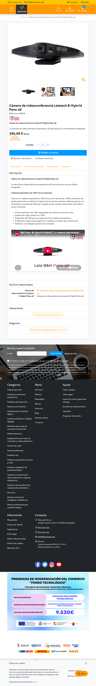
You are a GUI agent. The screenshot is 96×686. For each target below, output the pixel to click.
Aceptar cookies (75, 671)
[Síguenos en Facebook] (38, 564)
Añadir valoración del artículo (49, 315)
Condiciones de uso (37, 361)
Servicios (11, 492)
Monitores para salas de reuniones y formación (17, 427)
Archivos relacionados (34, 166)
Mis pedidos (12, 520)
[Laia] (14, 118)
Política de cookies (15, 543)
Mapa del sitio (13, 548)
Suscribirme (56, 353)
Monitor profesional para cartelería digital (17, 506)
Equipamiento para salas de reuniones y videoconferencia (19, 439)
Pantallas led (12, 455)
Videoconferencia (14, 434)
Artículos (39, 390)
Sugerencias (12, 529)
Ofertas (38, 394)
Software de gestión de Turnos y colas (20, 461)
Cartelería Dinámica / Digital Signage (19, 420)
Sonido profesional (15, 450)
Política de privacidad (59, 361)
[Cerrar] (86, 663)
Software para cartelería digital (17, 412)
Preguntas (66, 166)
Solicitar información (22, 158)
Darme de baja (71, 353)
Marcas (38, 404)
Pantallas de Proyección (17, 402)
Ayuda (86, 2)
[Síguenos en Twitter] (45, 564)
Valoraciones (52, 166)
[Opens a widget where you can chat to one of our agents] (81, 674)
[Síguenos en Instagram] (52, 564)
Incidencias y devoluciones (74, 406)
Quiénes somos (41, 418)
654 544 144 (16, 2)
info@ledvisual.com (35, 2)
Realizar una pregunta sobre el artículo (49, 330)
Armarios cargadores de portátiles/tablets (17, 468)
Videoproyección (14, 390)
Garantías (67, 411)
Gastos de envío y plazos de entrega (74, 400)
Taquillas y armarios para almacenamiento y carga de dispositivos (18, 478)
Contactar (73, 2)
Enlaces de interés (15, 525)
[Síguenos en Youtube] (59, 564)
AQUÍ (35, 682)
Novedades (39, 399)
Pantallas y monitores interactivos (16, 395)
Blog (37, 413)
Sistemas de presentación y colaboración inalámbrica (18, 486)
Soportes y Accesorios (16, 406)
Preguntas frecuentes (72, 416)
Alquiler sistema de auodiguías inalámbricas (17, 498)
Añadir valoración (45, 158)
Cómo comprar (69, 390)
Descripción (16, 166)
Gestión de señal (14, 446)
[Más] (48, 145)
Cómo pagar (68, 394)
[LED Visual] (21, 9)
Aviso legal (12, 534)
